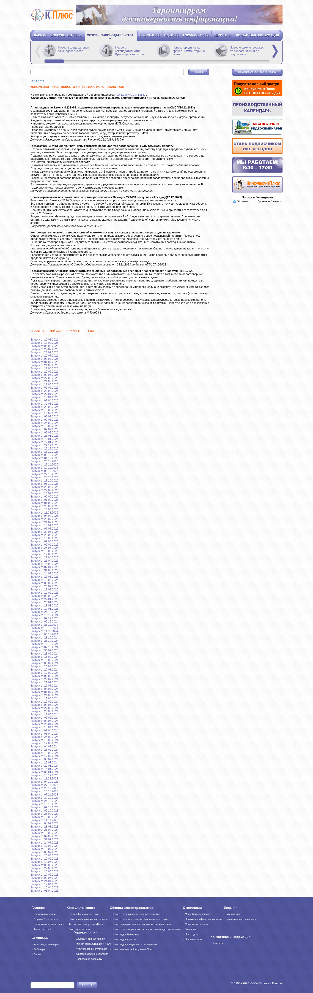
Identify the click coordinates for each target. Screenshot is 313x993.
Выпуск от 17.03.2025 (44, 576)
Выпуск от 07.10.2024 (44, 647)
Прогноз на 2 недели (269, 201)
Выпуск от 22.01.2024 (44, 765)
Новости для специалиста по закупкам (134, 944)
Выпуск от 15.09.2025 (44, 493)
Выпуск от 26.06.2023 (44, 855)
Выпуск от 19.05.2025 (44, 551)
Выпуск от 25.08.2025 (44, 506)
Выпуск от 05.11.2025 (44, 471)
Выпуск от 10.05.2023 (44, 874)
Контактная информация (257, 35)
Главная (39, 35)
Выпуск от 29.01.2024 (44, 762)
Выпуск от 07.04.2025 (44, 567)
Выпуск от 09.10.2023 (44, 807)
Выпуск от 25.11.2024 (44, 624)
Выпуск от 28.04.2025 (44, 557)
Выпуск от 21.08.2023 (44, 829)
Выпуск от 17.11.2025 (44, 464)
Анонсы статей (42, 929)
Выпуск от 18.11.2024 (44, 628)
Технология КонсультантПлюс (86, 924)
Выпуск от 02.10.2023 (44, 810)
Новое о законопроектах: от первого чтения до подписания (247, 51)
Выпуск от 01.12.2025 (44, 458)
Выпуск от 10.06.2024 (44, 701)
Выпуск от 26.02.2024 (44, 749)
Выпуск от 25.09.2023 (44, 813)
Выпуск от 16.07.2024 (44, 685)
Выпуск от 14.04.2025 (44, 563)
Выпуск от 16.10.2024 (44, 644)
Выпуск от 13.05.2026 (44, 384)
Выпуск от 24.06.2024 (44, 695)
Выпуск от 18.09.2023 (44, 817)
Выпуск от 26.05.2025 (44, 547)
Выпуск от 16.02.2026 (44, 426)
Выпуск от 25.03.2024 (44, 737)
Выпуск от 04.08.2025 (44, 515)
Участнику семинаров (46, 944)
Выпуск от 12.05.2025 (44, 554)
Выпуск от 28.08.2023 (44, 826)
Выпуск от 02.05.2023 (44, 877)
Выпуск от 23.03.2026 (44, 407)
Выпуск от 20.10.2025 (44, 477)
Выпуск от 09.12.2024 (44, 618)
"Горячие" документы (46, 919)
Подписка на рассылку (89, 959)
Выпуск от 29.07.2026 (44, 349)
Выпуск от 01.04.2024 (44, 733)
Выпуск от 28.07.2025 (44, 519)
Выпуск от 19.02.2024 (44, 753)
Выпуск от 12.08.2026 (44, 342)
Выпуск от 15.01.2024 (44, 769)
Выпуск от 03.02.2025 (44, 596)
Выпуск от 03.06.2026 (44, 374)
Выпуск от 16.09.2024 (44, 656)
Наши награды (193, 939)
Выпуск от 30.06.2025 (44, 531)
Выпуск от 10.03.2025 (44, 580)
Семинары (222, 35)
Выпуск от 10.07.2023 (44, 849)
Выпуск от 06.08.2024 (44, 676)
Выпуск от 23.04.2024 (44, 724)
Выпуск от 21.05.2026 (44, 381)
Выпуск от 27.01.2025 (44, 599)
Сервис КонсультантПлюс (84, 914)
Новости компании (44, 914)
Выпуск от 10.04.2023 (44, 887)
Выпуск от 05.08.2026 (44, 346)
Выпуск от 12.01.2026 (44, 442)
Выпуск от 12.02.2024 (44, 756)
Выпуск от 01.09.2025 (44, 499)
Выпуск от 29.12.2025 (44, 445)
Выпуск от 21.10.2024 (44, 640)
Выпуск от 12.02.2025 (44, 592)
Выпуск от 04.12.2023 (44, 781)
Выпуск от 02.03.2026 (44, 416)
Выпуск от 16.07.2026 (44, 355)
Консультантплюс (66, 35)
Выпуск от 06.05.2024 (44, 717)
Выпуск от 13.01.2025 (44, 605)
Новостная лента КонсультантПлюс (132, 949)
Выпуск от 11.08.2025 (44, 512)
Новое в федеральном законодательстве (73, 49)
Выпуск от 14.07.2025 (44, 525)
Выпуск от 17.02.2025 (44, 589)
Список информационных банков (88, 919)
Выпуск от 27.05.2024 (44, 708)
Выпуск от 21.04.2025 (44, 560)
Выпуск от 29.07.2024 (44, 679)
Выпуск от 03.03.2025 (44, 583)
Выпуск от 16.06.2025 (44, 538)
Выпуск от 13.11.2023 (44, 791)
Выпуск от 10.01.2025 (44, 608)
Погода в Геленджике (257, 197)
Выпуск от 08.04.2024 (44, 730)
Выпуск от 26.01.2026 (44, 435)
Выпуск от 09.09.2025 (44, 496)
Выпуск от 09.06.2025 (44, 541)
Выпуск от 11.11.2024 (44, 631)
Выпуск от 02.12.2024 (44, 621)
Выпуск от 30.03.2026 (44, 403)
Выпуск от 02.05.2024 (44, 720)
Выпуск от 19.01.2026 (44, 439)
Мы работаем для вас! (198, 914)
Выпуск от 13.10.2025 (44, 480)
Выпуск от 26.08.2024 (44, 666)
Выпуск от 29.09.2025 (44, 487)
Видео (37, 954)
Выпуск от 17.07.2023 (44, 845)
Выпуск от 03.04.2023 (44, 890)
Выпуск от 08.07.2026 (44, 358)
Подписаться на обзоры (257, 71)
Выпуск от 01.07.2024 (44, 692)
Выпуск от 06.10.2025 (44, 483)
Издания (171, 35)
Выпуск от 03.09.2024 (44, 663)
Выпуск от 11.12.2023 (44, 778)
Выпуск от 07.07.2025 (44, 528)
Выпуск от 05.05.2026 (44, 387)
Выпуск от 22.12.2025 (44, 448)
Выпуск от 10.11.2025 (44, 467)
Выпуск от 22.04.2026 (44, 394)
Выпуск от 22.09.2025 (44, 490)
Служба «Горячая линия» (90, 938)
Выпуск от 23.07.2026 (44, 352)
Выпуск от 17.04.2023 (44, 884)
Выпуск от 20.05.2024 (44, 711)
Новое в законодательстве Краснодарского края (130, 51)
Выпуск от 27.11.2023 (44, 785)
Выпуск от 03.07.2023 (44, 852)
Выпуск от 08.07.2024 (44, 688)
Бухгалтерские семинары (241, 919)
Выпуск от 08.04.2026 (44, 400)
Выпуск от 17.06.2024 (44, 698)
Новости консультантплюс (49, 924)
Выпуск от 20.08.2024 (44, 669)
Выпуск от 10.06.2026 (44, 371)
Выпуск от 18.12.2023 (44, 775)
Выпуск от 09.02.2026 (44, 429)
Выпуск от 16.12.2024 (44, 615)
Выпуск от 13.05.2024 (44, 714)
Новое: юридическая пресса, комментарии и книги (189, 51)
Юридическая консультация (92, 953)
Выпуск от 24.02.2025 (44, 586)
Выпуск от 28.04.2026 (44, 390)
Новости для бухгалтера (126, 934)
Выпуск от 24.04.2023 (44, 881)
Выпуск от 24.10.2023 (44, 801)
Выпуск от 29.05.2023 (44, 868)
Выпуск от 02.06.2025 (44, 544)
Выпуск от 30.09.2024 (44, 650)
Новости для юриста (124, 939)
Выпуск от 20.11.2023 (44, 788)
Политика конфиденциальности (203, 919)
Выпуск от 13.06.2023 (44, 861)
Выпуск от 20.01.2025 (44, 602)
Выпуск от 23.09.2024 (44, 653)
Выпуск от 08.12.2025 (44, 455)
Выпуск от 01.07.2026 (44, 362)
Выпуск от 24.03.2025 (44, 573)
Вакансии (190, 929)
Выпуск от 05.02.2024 (44, 759)
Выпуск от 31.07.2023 (44, 839)
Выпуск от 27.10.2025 (44, 474)
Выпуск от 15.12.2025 (44, 451)
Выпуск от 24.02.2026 (44, 423)
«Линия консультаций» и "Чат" (93, 943)
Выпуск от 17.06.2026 (44, 368)
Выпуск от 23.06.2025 (44, 535)
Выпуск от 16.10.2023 (44, 804)
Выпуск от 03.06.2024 (44, 704)
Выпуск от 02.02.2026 (44, 432)
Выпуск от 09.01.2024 (44, 772)
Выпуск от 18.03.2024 (44, 740)
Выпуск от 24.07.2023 (44, 842)
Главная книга (234, 914)
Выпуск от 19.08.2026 (44, 339)
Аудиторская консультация (91, 948)
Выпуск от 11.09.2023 (44, 820)
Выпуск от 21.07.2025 (44, 522)
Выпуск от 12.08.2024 (44, 672)
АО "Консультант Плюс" (131, 94)
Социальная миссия (197, 924)
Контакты (218, 943)
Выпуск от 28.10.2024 (44, 637)
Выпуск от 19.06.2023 (44, 858)
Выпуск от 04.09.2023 (44, 823)
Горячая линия (196, 35)
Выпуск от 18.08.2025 (44, 509)
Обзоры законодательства (110, 35)
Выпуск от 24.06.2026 (44, 365)
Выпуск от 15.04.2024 (44, 727)
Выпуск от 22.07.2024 (44, 682)
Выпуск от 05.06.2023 (44, 865)
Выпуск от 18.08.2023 (44, 833)
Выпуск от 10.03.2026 (44, 413)
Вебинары (39, 949)
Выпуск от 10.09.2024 (44, 660)
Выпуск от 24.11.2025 (44, 461)
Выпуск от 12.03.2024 (44, 743)
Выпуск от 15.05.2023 (44, 871)
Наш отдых (191, 934)
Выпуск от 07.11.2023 (44, 794)
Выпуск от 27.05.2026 (44, 378)
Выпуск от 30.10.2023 (44, 797)
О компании (149, 35)
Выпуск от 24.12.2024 (44, 612)
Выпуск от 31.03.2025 (44, 570)
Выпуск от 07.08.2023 (44, 836)
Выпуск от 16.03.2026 (44, 410)
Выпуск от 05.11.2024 (44, 634)
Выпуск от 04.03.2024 (44, 746)
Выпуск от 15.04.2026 (44, 397)
